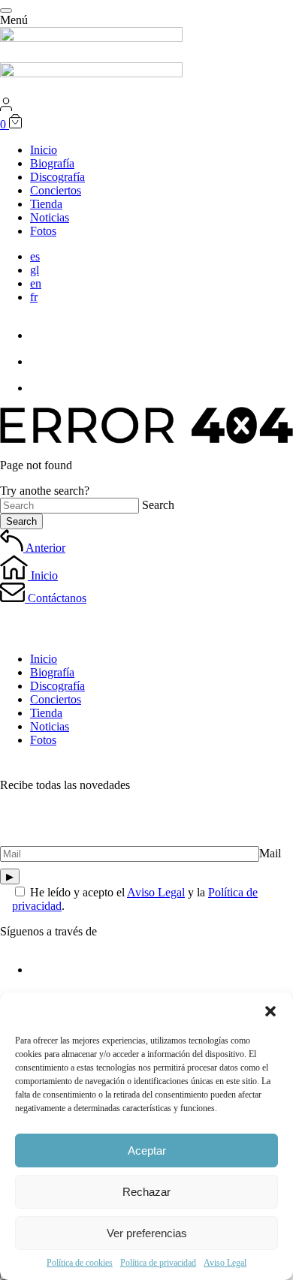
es (35, 256)
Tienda (46, 712)
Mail (270, 853)
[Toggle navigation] (6, 10)
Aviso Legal (225, 1262)
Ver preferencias (147, 1233)
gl (34, 270)
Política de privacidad (158, 1262)
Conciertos (55, 699)
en (35, 283)
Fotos (43, 739)
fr (34, 297)
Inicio (43, 658)
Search (158, 504)
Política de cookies (80, 1262)
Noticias (49, 726)
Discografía (57, 685)
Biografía (52, 672)
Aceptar (147, 1150)
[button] (270, 1011)
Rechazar (146, 1191)
